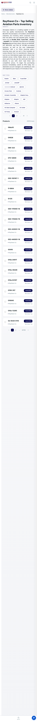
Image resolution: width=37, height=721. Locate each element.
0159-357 (11, 290)
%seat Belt (23, 78)
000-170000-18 (14, 209)
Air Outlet (22, 107)
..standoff (16, 82)
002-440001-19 (14, 239)
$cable (7, 78)
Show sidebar (9, 10)
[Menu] (34, 2)
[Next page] (27, 115)
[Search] (30, 2)
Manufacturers (10, 14)
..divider (7, 82)
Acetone (18, 91)
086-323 (11, 148)
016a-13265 (12, 311)
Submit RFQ (28, 127)
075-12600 (12, 158)
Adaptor (16, 99)
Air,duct (16, 111)
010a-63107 (12, 280)
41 (23, 115)
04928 (10, 137)
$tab (14, 78)
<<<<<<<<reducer (10, 87)
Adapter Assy (24, 95)
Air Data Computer (10, 107)
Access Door (8, 91)
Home (3, 14)
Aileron (17, 103)
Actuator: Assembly (10, 95)
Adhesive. (7, 103)
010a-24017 (12, 260)
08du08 (11, 168)
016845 (11, 300)
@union (22, 87)
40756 (24, 330)
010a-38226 (12, 270)
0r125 (10, 199)
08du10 (11, 127)
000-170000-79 (14, 219)
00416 (10, 249)
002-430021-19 (14, 229)
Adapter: (7, 99)
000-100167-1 (13, 178)
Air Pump (7, 111)
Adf (24, 99)
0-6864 (11, 188)
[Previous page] (10, 115)
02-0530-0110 (13, 321)
